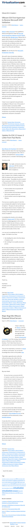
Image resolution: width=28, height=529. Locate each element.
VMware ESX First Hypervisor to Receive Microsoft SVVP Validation (13, 20)
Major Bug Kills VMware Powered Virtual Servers (11, 317)
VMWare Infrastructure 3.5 (14, 306)
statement (21, 299)
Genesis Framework (22, 522)
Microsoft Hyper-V (19, 483)
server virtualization (13, 485)
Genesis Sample (13, 522)
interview (5, 483)
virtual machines (5, 301)
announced (12, 31)
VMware (4, 31)
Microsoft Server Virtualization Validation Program (13, 125)
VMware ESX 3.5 (15, 129)
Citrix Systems (20, 478)
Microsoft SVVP (5, 127)
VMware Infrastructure (11, 460)
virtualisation (14, 127)
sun (17, 485)
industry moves (22, 482)
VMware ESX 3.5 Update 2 (13, 459)
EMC (24, 480)
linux (9, 483)
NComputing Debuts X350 (14, 509)
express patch (11, 219)
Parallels (3, 485)
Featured (9, 122)
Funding (6, 482)
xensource (3, 494)
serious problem (20, 154)
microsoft (22, 123)
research (9, 485)
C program (4, 501)
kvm (7, 483)
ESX (9, 123)
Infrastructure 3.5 (13, 296)
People (11, 292)
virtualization (21, 127)
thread (24, 348)
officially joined (14, 37)
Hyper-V (16, 482)
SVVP (23, 35)
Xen (19, 493)
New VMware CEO (6, 149)
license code (10, 299)
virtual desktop (6, 488)
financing (3, 482)
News (13, 122)
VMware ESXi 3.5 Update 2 (15, 304)
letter (6, 299)
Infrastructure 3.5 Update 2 (12, 297)
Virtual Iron (11, 488)
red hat (6, 485)
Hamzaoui (4, 505)
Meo (3, 515)
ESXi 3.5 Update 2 (19, 294)
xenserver (21, 492)
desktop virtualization (19, 480)
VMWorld (4, 492)
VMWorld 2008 (8, 492)
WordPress (12, 524)
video (3, 488)
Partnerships (17, 122)
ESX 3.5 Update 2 (11, 294)
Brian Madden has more (15, 413)
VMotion (10, 302)
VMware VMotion (15, 465)
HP (13, 482)
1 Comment (21, 320)
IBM (18, 482)
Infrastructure (5, 296)
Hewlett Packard (10, 482)
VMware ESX (8, 129)
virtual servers (13, 301)
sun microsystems (21, 485)
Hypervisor (17, 123)
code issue (11, 166)
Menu (25, 6)
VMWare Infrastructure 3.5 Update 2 (11, 464)
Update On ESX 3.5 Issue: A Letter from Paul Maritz (13, 136)
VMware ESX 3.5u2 (10, 130)
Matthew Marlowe (6, 417)
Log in (16, 524)
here (23, 352)
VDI (25, 485)
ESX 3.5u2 (12, 123)
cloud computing (8, 480)
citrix (16, 479)
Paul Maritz (13, 149)
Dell (12, 480)
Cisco (14, 478)
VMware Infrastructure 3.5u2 (12, 309)
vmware (3, 129)
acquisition (4, 478)
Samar (3, 511)
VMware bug (19, 302)
